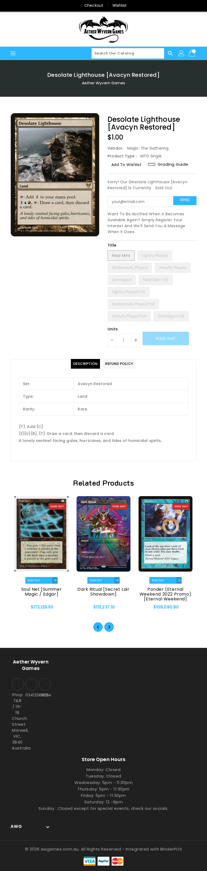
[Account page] (181, 53)
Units (113, 329)
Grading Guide (173, 164)
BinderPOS (171, 849)
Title (112, 245)
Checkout (93, 5)
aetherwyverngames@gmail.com (44, 695)
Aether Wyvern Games (103, 83)
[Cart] (192, 53)
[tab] (85, 364)
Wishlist (119, 5)
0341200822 (30, 695)
